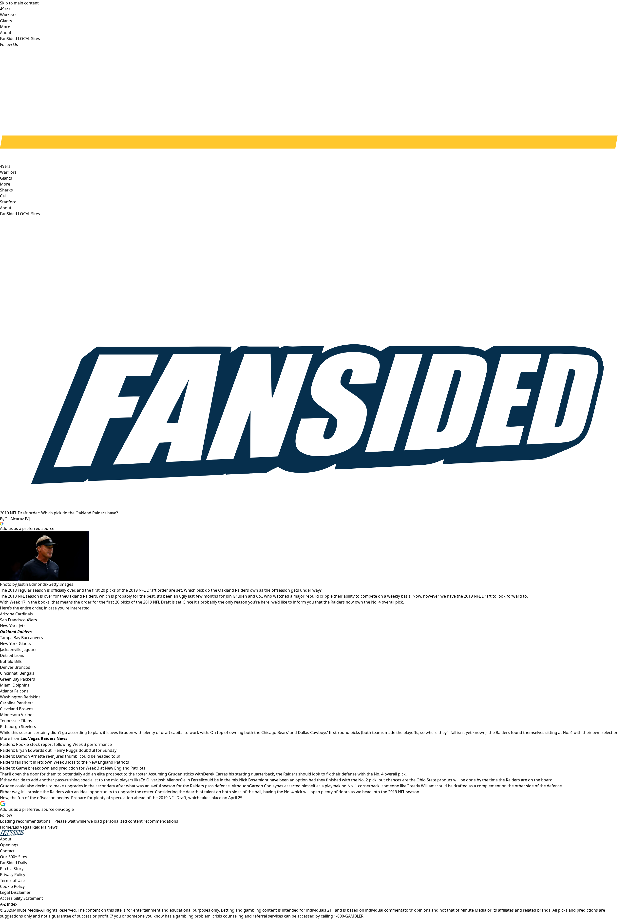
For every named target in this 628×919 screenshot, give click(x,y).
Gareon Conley (263, 786)
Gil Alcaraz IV (16, 519)
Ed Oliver (149, 780)
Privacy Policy (12, 874)
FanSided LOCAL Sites (20, 213)
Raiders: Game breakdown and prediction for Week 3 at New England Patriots (72, 768)
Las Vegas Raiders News (35, 827)
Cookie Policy (12, 886)
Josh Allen (167, 780)
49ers (5, 166)
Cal (3, 196)
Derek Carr (213, 774)
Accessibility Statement (21, 898)
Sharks (6, 190)
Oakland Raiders (81, 596)
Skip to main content (19, 3)
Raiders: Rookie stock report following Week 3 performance (56, 744)
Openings (9, 845)
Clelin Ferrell (191, 780)
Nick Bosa (248, 780)
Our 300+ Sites (13, 856)
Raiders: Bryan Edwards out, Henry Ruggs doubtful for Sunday (58, 750)
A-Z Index (8, 904)
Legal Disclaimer (15, 892)
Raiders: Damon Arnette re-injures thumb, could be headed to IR (60, 756)
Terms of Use (12, 880)
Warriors (8, 172)
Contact (7, 851)
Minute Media (26, 910)
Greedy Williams (421, 786)
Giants (6, 178)
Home (5, 827)
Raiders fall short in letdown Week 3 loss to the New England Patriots (64, 762)
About (5, 207)
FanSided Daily (13, 862)
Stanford (8, 202)
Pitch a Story (11, 868)
